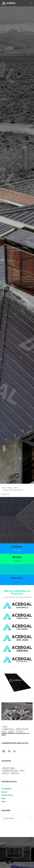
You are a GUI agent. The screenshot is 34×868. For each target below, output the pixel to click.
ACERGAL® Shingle (8, 729)
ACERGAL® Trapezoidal (22, 729)
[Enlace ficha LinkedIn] (14, 751)
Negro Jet (11, 731)
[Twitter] (9, 751)
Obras (16, 488)
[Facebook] (3, 751)
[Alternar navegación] (30, 3)
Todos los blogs (6, 488)
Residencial (20, 731)
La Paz (4, 731)
